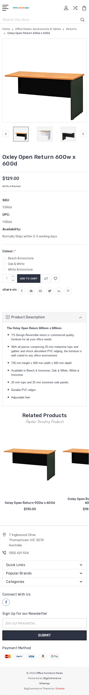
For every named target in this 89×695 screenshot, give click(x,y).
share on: (9, 289)
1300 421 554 (19, 553)
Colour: (9, 251)
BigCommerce (52, 678)
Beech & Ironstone (21, 258)
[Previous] (6, 134)
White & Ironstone (20, 269)
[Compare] (75, 9)
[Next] (83, 134)
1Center (60, 688)
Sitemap (44, 683)
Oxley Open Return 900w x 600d (30, 503)
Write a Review (11, 186)
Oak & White (16, 264)
